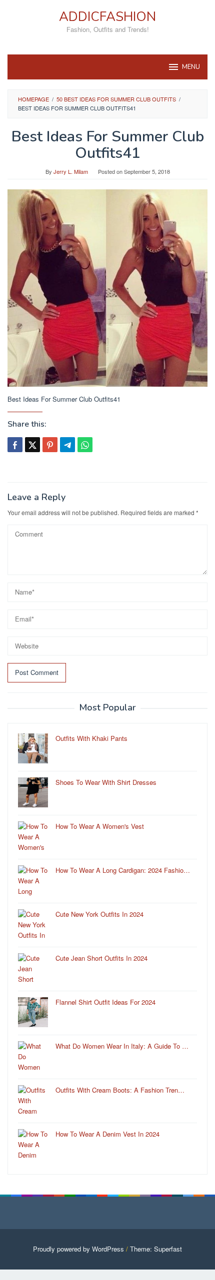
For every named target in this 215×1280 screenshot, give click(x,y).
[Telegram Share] (67, 444)
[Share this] (15, 444)
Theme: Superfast (156, 1249)
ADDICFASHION (107, 16)
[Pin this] (50, 444)
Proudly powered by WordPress (78, 1249)
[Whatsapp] (85, 444)
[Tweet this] (32, 444)
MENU (191, 66)
